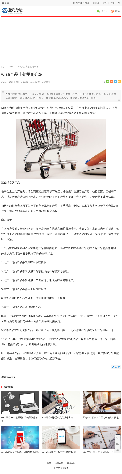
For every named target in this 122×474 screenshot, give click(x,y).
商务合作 (71, 463)
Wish (11, 66)
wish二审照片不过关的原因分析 (98, 452)
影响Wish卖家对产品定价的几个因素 (101, 417)
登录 (105, 3)
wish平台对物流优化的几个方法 (57, 417)
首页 (3, 66)
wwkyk (4, 82)
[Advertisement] (61, 42)
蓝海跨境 (64, 468)
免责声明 (59, 463)
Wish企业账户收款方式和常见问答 (59, 452)
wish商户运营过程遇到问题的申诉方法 (20, 452)
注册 (113, 3)
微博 (117, 11)
